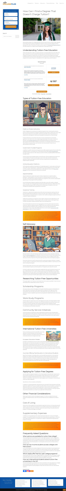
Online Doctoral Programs (20, 480)
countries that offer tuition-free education (44, 364)
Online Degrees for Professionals (21, 481)
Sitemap (45, 489)
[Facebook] (24, 471)
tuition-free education (53, 151)
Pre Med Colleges (19, 485)
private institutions (33, 140)
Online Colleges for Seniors (20, 484)
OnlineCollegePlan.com (30, 489)
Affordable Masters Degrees (54, 484)
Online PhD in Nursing (36, 485)
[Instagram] (28, 471)
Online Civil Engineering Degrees (37, 483)
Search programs (11, 26)
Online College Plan (31, 255)
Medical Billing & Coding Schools (37, 481)
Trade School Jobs (52, 480)
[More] (32, 471)
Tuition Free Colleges (53, 483)
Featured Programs (42, 61)
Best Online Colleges (53, 481)
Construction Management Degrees (38, 484)
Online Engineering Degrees (37, 480)
